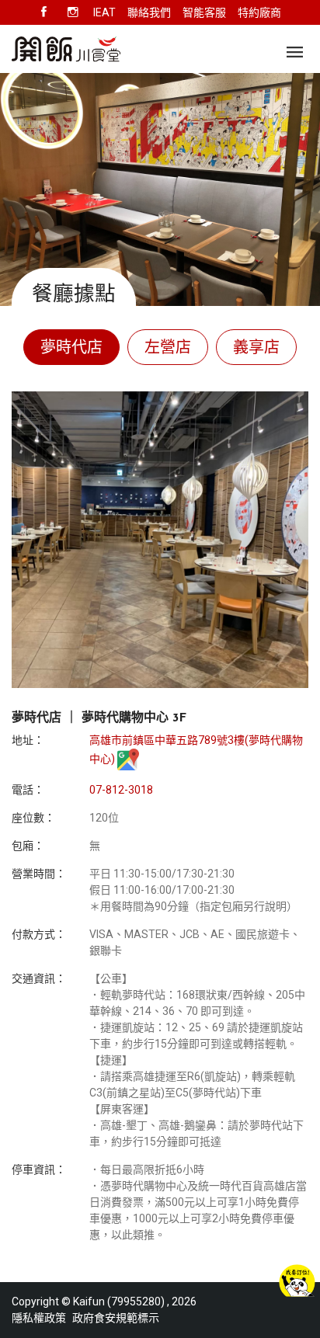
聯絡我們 (149, 12)
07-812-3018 (121, 790)
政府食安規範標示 (115, 1318)
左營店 (167, 347)
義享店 (256, 347)
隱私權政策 (39, 1318)
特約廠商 (259, 12)
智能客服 (204, 12)
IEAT (104, 12)
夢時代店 (71, 347)
